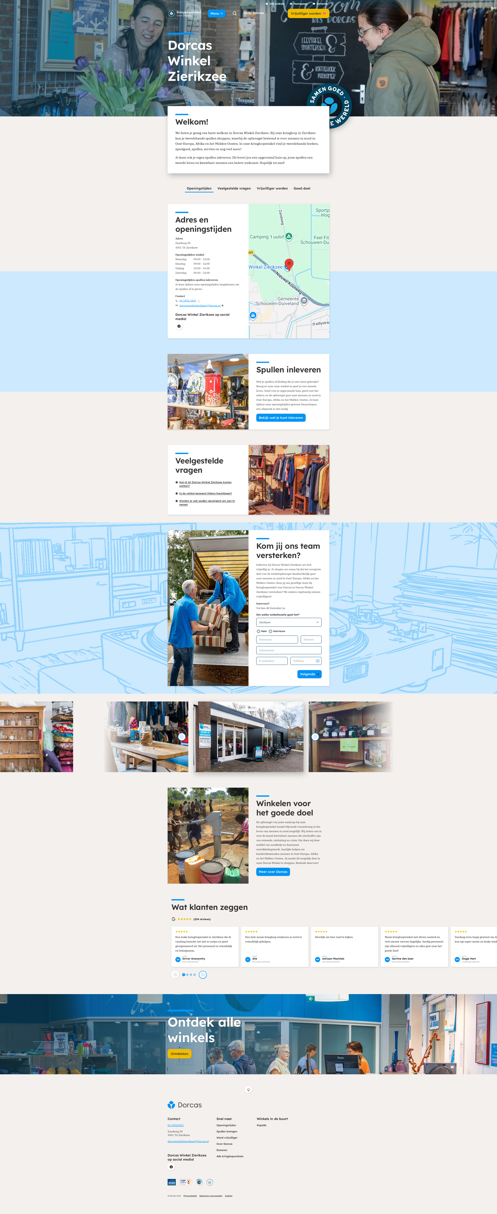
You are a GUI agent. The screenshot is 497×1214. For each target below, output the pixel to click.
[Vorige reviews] (175, 975)
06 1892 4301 (187, 300)
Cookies (228, 1196)
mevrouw (279, 631)
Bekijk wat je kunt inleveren (281, 418)
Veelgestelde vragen (234, 188)
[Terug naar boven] (248, 1089)
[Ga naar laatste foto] (182, 737)
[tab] (240, 710)
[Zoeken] (235, 13)
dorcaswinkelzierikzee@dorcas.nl (200, 305)
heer (264, 631)
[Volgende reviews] (203, 975)
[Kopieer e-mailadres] (222, 305)
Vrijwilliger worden (272, 188)
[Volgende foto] (315, 737)
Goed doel (302, 188)
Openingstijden (199, 188)
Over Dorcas (254, 13)
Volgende (307, 674)
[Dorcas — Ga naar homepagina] (184, 13)
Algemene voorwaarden (210, 1196)
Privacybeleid (190, 1196)
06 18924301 (176, 1125)
